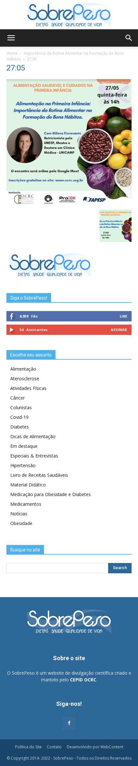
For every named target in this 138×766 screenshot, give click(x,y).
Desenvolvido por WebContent (95, 747)
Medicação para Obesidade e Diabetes (50, 494)
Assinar (119, 329)
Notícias (18, 514)
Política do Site (28, 747)
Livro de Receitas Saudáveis (39, 475)
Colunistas (21, 407)
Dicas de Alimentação (33, 436)
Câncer (17, 398)
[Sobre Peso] (69, 14)
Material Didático (28, 485)
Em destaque (24, 446)
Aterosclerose (24, 378)
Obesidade (21, 523)
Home (12, 53)
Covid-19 (19, 417)
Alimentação (23, 369)
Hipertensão (23, 465)
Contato (54, 747)
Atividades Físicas (28, 388)
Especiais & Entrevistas (34, 456)
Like (123, 316)
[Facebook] (69, 723)
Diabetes (19, 427)
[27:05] (69, 203)
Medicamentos (25, 504)
